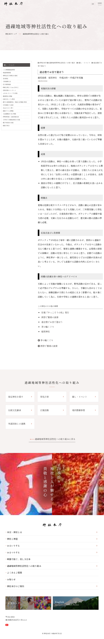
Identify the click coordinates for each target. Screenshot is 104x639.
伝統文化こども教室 (9, 99)
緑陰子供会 (6, 126)
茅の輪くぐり (47, 326)
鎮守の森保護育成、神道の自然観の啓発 (15, 102)
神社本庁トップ (11, 34)
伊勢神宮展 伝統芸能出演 (11, 117)
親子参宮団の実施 (8, 123)
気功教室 (5, 78)
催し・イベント (84, 62)
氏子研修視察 (7, 84)
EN (93, 4)
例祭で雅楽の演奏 (49, 317)
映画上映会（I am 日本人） (11, 87)
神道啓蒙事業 (7, 73)
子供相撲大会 (7, 81)
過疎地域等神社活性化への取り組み (36, 34)
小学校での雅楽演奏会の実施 (11, 120)
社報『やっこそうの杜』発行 (55, 312)
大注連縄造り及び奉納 (9, 114)
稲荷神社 (52, 77)
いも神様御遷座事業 (9, 70)
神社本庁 (43, 62)
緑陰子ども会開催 (8, 111)
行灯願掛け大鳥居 (8, 105)
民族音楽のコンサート (9, 90)
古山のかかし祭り (8, 108)
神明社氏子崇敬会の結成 (10, 76)
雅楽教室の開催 (7, 96)
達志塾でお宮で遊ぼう (52, 322)
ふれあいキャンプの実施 (10, 93)
